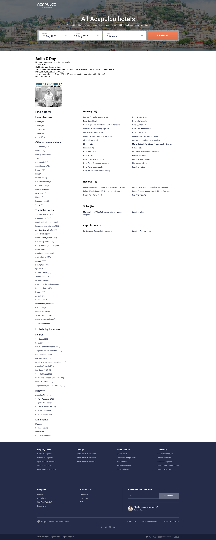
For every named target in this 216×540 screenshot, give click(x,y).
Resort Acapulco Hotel (141, 159)
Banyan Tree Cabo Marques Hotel (96, 117)
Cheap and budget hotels (45, 245)
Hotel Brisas (88, 155)
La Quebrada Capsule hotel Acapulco (97, 231)
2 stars (38, 133)
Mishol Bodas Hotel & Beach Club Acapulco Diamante (152, 144)
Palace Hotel (137, 148)
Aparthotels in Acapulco (46, 469)
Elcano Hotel (88, 144)
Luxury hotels (122, 454)
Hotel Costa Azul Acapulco (93, 159)
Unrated (38, 137)
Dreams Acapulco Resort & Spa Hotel (97, 136)
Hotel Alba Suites (89, 152)
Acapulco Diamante (42, 395)
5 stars (38, 122)
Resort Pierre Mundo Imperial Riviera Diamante (150, 187)
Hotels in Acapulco (44, 454)
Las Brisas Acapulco (165, 454)
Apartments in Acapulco (46, 462)
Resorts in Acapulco (45, 458)
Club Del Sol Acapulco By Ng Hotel (96, 129)
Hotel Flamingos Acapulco (93, 167)
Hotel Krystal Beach (140, 117)
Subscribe (168, 496)
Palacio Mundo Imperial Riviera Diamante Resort (101, 191)
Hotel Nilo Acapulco (139, 121)
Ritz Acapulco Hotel (139, 163)
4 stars (38, 126)
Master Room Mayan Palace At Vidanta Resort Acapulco (105, 187)
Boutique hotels (123, 469)
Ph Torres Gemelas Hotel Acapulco (145, 152)
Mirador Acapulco (164, 469)
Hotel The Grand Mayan (141, 129)
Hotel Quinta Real (139, 125)
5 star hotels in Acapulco (86, 454)
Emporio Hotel (88, 148)
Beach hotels (122, 462)
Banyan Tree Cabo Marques (168, 465)
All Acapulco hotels (42, 324)
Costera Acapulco (42, 399)
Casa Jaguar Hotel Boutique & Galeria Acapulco (101, 125)
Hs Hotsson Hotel (139, 132)
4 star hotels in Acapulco (86, 458)
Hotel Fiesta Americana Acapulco (96, 163)
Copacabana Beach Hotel (93, 132)
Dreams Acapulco (164, 458)
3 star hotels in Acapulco (86, 462)
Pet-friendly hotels (124, 465)
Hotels (37, 151)
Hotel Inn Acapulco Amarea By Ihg (96, 171)
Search (162, 35)
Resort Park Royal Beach (92, 195)
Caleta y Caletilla (41, 414)
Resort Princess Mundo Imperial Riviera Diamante (151, 191)
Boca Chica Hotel (89, 121)
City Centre (39, 339)
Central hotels (40, 257)
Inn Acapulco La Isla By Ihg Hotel (145, 136)
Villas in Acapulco (44, 465)
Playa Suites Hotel (139, 155)
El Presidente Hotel (90, 140)
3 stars (38, 129)
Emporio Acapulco (165, 462)
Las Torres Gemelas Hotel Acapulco (146, 140)
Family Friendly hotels (43, 238)
